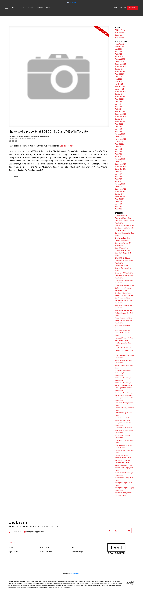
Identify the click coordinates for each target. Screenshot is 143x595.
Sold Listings (119, 37)
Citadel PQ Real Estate (122, 258)
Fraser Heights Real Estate (124, 318)
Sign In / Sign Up (120, 8)
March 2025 (119, 84)
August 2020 (119, 199)
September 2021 (120, 169)
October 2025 (119, 69)
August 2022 (119, 144)
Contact (132, 8)
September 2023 (120, 121)
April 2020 (118, 209)
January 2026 (119, 61)
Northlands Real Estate (123, 370)
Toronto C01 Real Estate (123, 460)
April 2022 (118, 154)
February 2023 (120, 134)
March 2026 (119, 56)
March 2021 (119, 181)
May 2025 (118, 79)
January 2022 (119, 161)
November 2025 (120, 66)
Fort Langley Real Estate (123, 310)
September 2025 (120, 72)
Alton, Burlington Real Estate (124, 225)
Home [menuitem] (12, 8)
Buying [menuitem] (30, 8)
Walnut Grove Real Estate (123, 465)
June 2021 (118, 174)
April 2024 (118, 109)
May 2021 (118, 176)
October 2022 (119, 141)
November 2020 (120, 191)
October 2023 (119, 119)
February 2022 (120, 159)
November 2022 (120, 139)
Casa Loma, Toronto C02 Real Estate (24, 138)
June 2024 (118, 104)
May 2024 (118, 106)
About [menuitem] (48, 8)
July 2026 (118, 49)
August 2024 (119, 99)
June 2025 (118, 76)
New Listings (119, 32)
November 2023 (120, 116)
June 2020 (118, 204)
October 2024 (119, 94)
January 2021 (119, 186)
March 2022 (119, 156)
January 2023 (119, 136)
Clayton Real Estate (121, 265)
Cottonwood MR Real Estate (124, 285)
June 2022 (118, 149)
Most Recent (119, 44)
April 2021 (118, 179)
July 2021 (118, 171)
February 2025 (120, 86)
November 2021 (120, 166)
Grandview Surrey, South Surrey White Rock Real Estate (123, 333)
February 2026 (120, 59)
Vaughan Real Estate (122, 463)
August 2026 (119, 47)
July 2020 (118, 201)
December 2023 (120, 114)
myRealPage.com (75, 573)
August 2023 (119, 124)
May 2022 (118, 151)
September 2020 (120, 196)
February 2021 (120, 184)
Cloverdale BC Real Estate (124, 273)
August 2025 (119, 74)
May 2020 (118, 206)
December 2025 (120, 64)
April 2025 (118, 81)
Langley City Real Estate (123, 348)
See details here (67, 146)
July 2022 (118, 146)
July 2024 (118, 101)
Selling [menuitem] (40, 8)
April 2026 (118, 54)
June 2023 (118, 129)
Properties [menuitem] (20, 8)
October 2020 (119, 194)
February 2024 (120, 111)
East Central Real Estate (123, 298)
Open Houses (119, 35)
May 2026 (118, 52)
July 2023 (118, 126)
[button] (120, 8)
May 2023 (118, 131)
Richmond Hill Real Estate (123, 428)
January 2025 (119, 89)
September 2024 (120, 97)
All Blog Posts (120, 30)
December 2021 (120, 164)
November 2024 (120, 91)
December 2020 (120, 189)
